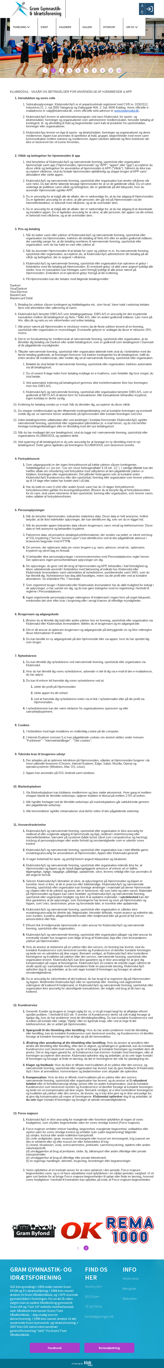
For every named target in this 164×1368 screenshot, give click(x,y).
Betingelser (129, 1288)
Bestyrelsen (130, 1298)
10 (119, 70)
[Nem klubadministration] (82, 1365)
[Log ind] (149, 9)
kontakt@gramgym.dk (99, 1316)
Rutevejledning (109, 1348)
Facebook (55, 1348)
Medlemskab (131, 1278)
